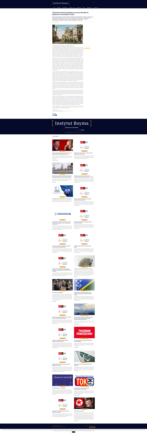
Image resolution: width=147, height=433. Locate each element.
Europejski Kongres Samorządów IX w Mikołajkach (62, 198)
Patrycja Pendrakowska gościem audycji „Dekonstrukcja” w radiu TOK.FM (81, 389)
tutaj (77, 429)
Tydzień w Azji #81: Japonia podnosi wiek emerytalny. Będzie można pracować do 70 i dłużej (83, 177)
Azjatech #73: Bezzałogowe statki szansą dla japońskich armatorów (60, 412)
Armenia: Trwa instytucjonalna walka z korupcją (83, 268)
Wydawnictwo (89, 7)
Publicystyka (65, 7)
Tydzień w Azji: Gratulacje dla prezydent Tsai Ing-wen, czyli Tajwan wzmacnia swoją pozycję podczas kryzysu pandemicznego (83, 318)
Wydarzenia (79, 7)
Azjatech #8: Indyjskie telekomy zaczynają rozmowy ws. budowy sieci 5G (60, 341)
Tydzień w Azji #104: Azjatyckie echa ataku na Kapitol (82, 247)
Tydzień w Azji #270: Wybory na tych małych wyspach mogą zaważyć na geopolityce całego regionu (83, 293)
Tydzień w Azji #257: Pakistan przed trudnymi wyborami (83, 365)
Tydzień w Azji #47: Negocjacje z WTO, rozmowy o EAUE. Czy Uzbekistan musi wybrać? (61, 318)
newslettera (73, 132)
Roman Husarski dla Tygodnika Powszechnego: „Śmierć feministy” (83, 341)
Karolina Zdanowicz (76, 324)
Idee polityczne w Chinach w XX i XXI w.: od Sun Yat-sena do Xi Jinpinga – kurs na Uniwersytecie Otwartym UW (61, 223)
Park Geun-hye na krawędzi (57, 292)
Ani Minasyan (75, 276)
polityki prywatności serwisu (78, 132)
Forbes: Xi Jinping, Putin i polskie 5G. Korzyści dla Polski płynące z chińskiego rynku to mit (61, 154)
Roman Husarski (54, 301)
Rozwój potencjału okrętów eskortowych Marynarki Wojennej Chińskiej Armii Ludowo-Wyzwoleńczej (62, 177)
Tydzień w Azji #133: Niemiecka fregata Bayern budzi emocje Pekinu (83, 222)
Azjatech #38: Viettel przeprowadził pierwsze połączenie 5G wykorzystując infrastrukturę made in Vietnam (61, 270)
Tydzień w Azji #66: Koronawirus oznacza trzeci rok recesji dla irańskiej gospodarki (61, 247)
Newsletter (95, 7)
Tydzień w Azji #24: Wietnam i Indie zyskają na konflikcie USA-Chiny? (61, 365)
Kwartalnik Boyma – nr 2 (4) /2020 (58, 388)
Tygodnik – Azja (71, 7)
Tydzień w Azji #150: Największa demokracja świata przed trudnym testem (82, 199)
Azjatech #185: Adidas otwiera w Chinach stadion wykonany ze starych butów (83, 154)
